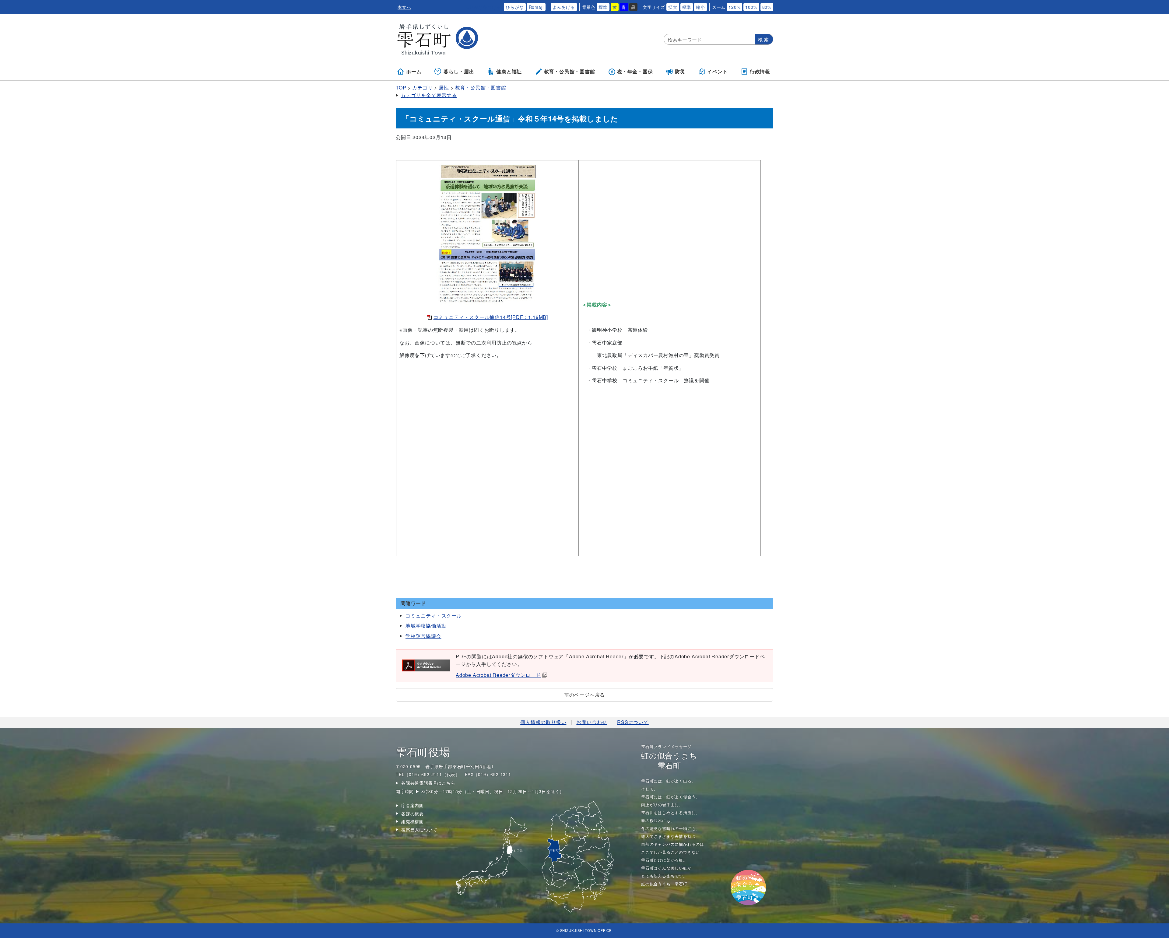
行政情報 (760, 71)
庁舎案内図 (412, 805)
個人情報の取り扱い (543, 722)
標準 (603, 7)
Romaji (536, 7)
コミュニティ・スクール (433, 615)
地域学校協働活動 (425, 625)
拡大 (672, 7)
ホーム (413, 71)
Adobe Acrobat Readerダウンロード (498, 674)
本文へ (404, 7)
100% (751, 7)
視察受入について (419, 830)
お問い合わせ (591, 722)
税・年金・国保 (635, 71)
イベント (717, 71)
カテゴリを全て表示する (429, 95)
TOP (401, 87)
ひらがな (515, 7)
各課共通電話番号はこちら (428, 783)
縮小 (700, 7)
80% (766, 7)
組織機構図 (412, 821)
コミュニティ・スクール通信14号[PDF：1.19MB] (491, 316)
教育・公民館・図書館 (569, 71)
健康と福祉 (509, 71)
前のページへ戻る (584, 694)
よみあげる (564, 7)
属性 (444, 87)
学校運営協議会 (423, 635)
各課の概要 (412, 813)
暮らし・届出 (459, 71)
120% (734, 7)
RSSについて (633, 722)
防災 (680, 71)
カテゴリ (422, 87)
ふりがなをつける (483, 7)
